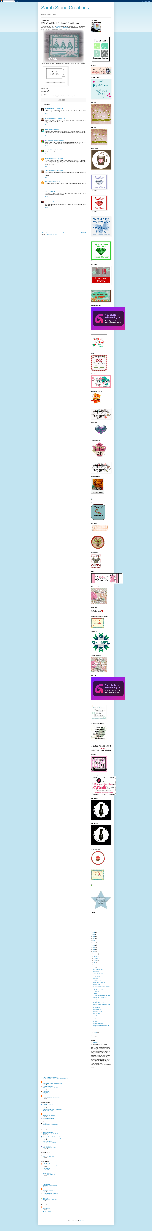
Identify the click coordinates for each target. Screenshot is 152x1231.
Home (64, 232)
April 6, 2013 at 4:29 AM (59, 118)
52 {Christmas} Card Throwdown (60, 27)
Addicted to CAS (46, 1184)
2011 (93, 1036)
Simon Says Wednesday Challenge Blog (52, 1136)
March (95, 1029)
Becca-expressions (49, 158)
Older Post (83, 232)
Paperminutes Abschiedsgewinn (49, 1115)
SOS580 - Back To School (48, 1110)
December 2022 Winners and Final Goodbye (51, 1097)
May (95, 966)
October (95, 956)
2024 (93, 932)
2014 (93, 949)
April (95, 967)
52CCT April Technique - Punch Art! (101, 975)
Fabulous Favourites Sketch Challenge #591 (51, 1105)
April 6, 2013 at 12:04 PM (54, 181)
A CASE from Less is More (99, 989)
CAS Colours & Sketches (48, 1104)
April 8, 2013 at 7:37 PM (58, 201)
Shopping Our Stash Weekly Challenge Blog (52, 1109)
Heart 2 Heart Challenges (48, 1096)
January (95, 1032)
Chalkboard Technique (98, 973)
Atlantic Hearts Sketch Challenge (50, 1077)
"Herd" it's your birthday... (98, 1023)
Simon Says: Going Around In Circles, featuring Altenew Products (55, 1138)
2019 (93, 940)
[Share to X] (61, 100)
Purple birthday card (97, 1020)
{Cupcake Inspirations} (48, 1086)
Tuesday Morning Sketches (49, 1118)
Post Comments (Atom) (52, 234)
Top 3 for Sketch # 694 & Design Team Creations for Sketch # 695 (55, 1078)
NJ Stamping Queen (49, 118)
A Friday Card (96, 991)
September (96, 958)
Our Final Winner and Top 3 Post (49, 1174)
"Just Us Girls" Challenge (48, 1189)
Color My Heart (46, 1168)
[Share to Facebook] (63, 100)
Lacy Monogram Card (98, 969)
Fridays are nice (96, 1007)
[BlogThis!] (60, 100)
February (96, 1030)
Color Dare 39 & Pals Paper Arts (100, 997)
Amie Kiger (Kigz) (49, 140)
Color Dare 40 (96, 978)
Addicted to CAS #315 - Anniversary (50, 1185)
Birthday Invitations (97, 999)
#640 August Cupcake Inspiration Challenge (51, 1087)
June (95, 964)
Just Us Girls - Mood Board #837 (49, 1190)
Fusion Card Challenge (48, 1155)
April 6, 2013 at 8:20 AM (59, 158)
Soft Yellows (96, 1021)
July (95, 962)
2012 (93, 1035)
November (96, 954)
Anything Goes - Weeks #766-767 (49, 1142)
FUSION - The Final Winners (48, 1156)
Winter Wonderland (47, 1173)
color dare (58, 26)
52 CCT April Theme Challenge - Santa (101, 995)
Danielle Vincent (48, 201)
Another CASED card (98, 976)
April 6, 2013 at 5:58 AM (54, 129)
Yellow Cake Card (97, 980)
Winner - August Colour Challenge (49, 1194)
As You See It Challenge (48, 1163)
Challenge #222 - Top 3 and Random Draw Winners (53, 1083)
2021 (93, 938)
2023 (93, 934)
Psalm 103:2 (96, 971)
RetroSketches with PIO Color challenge (102, 988)
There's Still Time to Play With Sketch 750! (51, 1133)
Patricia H (47, 191)
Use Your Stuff (46, 1091)
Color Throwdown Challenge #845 (49, 1147)
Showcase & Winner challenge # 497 (50, 1199)
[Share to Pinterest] (64, 100)
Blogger (81, 1220)
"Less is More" (46, 1198)
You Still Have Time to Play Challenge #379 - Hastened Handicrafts (55, 1165)
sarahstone (95, 1042)
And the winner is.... (46, 1119)
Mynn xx (47, 181)
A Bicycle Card (96, 984)
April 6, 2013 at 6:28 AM (59, 140)
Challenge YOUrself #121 (48, 1092)
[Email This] (58, 100)
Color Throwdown (47, 1146)
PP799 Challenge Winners (48, 1212)
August (95, 960)
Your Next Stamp (46, 1177)
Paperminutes (46, 1114)
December (96, 953)
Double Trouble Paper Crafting (49, 1082)
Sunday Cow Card (97, 1015)
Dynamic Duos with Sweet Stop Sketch (101, 986)
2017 (93, 944)
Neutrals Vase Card (97, 1009)
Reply (46, 113)
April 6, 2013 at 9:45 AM (58, 170)
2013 (93, 951)
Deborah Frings (48, 108)
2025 (93, 931)
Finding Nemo (96, 1001)
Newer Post (44, 232)
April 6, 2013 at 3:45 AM (57, 108)
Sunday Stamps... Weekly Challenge (51, 1207)
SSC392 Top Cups (46, 1208)
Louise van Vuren (49, 170)
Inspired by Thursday (97, 1011)
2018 (93, 942)
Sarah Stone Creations (65, 7)
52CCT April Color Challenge (99, 1002)
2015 (93, 947)
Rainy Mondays (96, 1013)
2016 (93, 945)
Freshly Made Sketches (48, 1132)
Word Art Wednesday (47, 1141)
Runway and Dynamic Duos (99, 982)
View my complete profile (96, 1069)
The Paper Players (47, 1211)
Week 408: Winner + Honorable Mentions (51, 1124)
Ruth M (46, 129)
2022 (93, 936)
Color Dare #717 (46, 1169)
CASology (45, 1123)
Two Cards (95, 993)
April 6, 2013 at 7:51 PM (55, 191)
